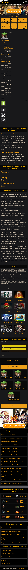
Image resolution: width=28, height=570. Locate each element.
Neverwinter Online (19, 333)
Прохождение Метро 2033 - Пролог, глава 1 (12, 483)
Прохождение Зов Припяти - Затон (10, 454)
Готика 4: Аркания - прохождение (9, 441)
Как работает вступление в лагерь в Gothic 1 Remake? (12, 538)
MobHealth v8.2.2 (5, 556)
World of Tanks (19, 300)
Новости (5, 42)
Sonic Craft (4, 560)
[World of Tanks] (19, 294)
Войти (14, 345)
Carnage (19, 311)
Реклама (19, 568)
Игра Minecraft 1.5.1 (14, 399)
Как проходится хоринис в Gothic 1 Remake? (12, 534)
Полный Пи (7, 311)
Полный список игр (14, 366)
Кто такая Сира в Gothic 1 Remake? (10, 527)
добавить (2, 174)
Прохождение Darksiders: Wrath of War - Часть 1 (13, 444)
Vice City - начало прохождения (9, 451)
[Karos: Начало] (7, 328)
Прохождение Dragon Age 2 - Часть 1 (10, 471)
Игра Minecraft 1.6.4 (21, 377)
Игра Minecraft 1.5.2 (21, 388)
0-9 (24, 28)
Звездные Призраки (7, 322)
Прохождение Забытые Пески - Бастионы (12, 461)
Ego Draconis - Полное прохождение (10, 458)
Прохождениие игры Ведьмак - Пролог (11, 464)
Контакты (23, 568)
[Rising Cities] (19, 317)
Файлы (5, 46)
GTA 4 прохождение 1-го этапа (9, 448)
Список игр (14, 17)
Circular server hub (6, 550)
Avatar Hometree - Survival (7, 553)
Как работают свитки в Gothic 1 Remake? (11, 531)
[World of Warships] (7, 294)
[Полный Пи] (7, 306)
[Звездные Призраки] (7, 317)
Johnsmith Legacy (5, 563)
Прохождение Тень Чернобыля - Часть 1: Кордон (11, 475)
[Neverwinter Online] (19, 328)
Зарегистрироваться (14, 348)
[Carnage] (19, 306)
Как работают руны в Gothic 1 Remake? (11, 542)
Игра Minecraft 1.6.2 (7, 388)
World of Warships (7, 300)
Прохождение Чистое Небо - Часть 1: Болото (12, 479)
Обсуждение (6, 47)
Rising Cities (19, 322)
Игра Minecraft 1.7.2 (7, 377)
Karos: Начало (7, 333)
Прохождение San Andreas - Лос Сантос (11, 438)
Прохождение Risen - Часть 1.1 (9, 434)
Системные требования (8, 48)
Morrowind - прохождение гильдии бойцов (11, 468)
